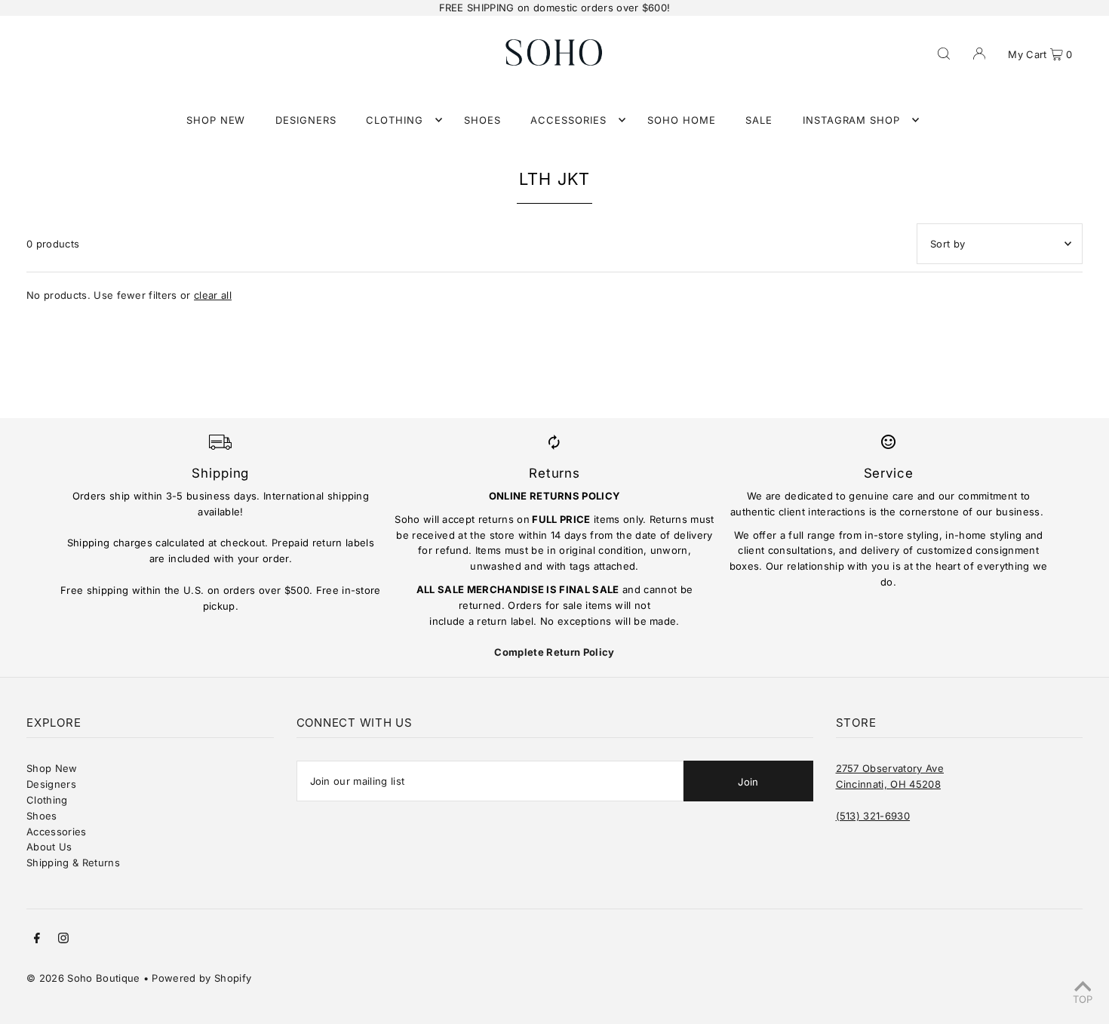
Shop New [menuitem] (216, 120)
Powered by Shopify (201, 978)
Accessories (56, 832)
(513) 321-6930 (873, 816)
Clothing (47, 800)
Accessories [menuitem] (568, 120)
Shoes (41, 816)
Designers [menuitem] (305, 120)
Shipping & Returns (73, 862)
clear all (213, 295)
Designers (51, 784)
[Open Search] (943, 52)
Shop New (52, 768)
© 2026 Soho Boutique (83, 978)
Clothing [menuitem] (394, 120)
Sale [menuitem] (759, 120)
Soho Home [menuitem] (681, 120)
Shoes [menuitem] (482, 120)
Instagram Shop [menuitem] (852, 120)
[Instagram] (63, 940)
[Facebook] (37, 940)
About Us (49, 847)
